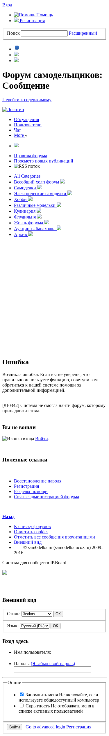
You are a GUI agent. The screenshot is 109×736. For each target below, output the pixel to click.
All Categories (27, 176)
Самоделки (25, 187)
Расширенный (83, 33)
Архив (21, 234)
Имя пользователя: (32, 652)
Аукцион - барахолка (35, 228)
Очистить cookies (31, 531)
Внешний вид (28, 542)
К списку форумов (32, 526)
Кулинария (25, 211)
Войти (41, 438)
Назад (8, 516)
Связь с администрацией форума (46, 496)
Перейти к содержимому (26, 99)
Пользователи (28, 124)
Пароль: (44, 663)
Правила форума (30, 155)
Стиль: (13, 613)
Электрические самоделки (40, 193)
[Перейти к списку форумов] (13, 109)
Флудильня (25, 216)
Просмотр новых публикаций (43, 160)
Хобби (21, 199)
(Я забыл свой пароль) (53, 663)
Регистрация (32, 20)
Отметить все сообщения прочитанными (54, 536)
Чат (17, 129)
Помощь (44, 14)
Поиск (13, 33)
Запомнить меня (59, 697)
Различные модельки (35, 205)
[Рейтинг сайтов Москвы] (4, 573)
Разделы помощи (31, 491)
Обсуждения (26, 119)
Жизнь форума (29, 222)
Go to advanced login (44, 726)
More (19, 135)
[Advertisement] (54, 296)
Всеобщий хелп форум (37, 181)
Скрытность (56, 708)
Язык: (13, 625)
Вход (8, 4)
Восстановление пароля (37, 480)
